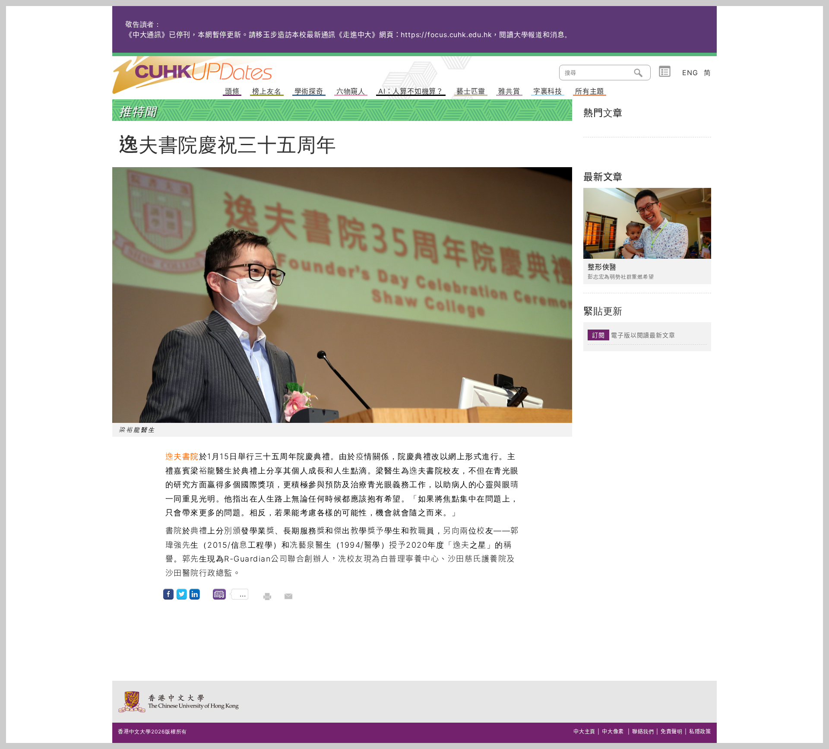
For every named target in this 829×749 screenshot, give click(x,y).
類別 (664, 72)
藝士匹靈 (470, 91)
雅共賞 (509, 91)
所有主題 (589, 91)
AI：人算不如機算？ (410, 91)
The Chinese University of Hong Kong (179, 701)
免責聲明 (672, 731)
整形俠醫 (602, 267)
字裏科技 (547, 91)
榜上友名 (266, 91)
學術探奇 (308, 91)
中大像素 (613, 731)
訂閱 (598, 335)
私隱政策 (700, 731)
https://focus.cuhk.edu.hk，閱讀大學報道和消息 (482, 34)
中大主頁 (584, 731)
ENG (690, 72)
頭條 (232, 91)
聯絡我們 (643, 731)
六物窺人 (350, 91)
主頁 (208, 69)
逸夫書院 (182, 456)
